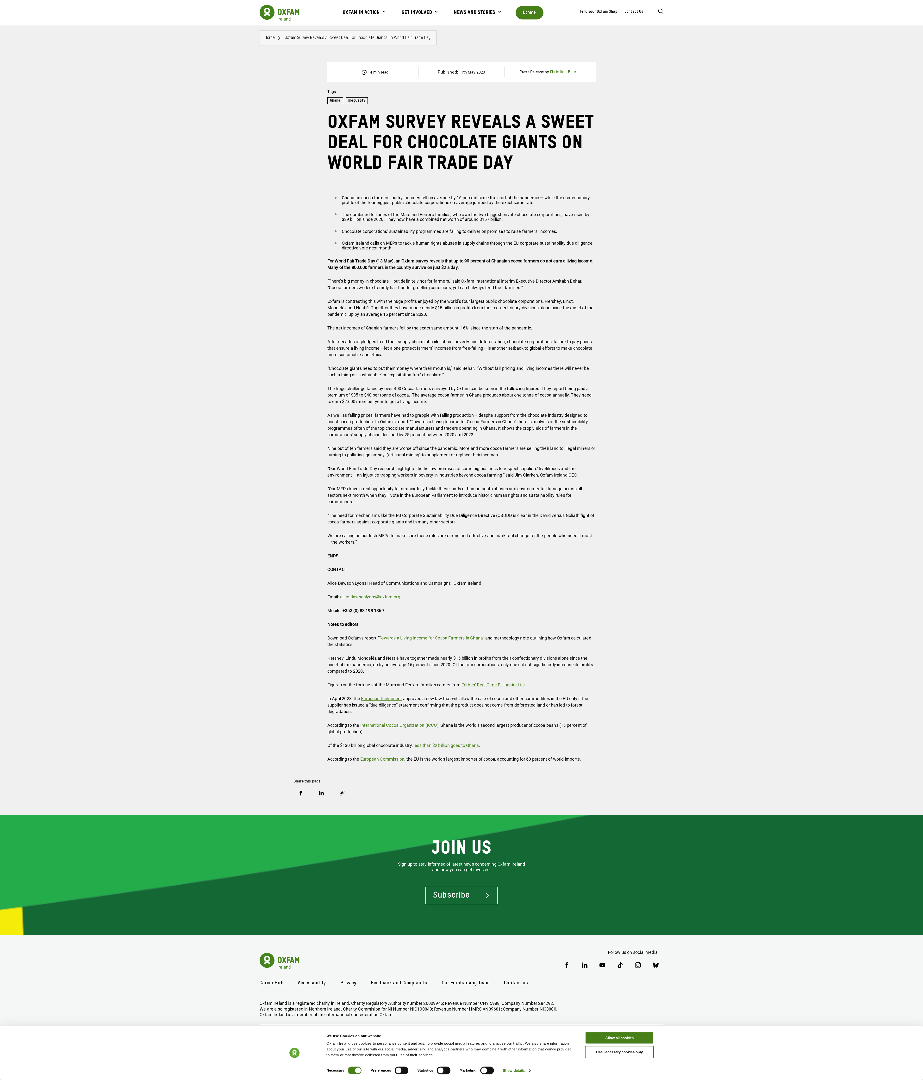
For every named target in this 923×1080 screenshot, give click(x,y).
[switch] (401, 1070)
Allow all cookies (619, 1038)
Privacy (348, 983)
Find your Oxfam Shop (598, 12)
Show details (514, 1070)
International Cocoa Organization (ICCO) (399, 725)
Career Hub (271, 983)
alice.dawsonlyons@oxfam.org (370, 596)
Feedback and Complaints (399, 983)
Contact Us (633, 12)
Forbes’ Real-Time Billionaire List (493, 684)
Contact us (516, 983)
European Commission (382, 759)
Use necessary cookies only (619, 1052)
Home (270, 38)
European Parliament (381, 698)
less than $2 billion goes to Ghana (446, 745)
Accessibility (312, 983)
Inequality (356, 101)
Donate (529, 12)
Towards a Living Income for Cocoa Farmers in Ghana (431, 637)
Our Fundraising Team (466, 983)
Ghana (335, 101)
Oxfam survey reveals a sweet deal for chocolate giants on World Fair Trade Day (357, 38)
